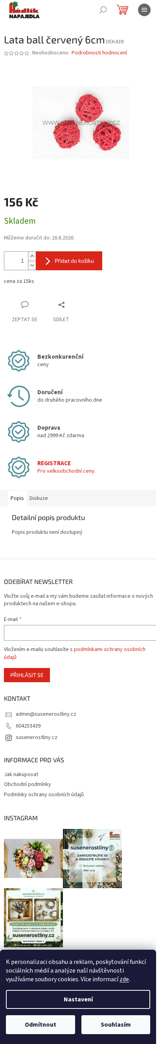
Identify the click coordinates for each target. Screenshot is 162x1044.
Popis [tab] (17, 498)
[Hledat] (103, 10)
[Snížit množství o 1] (32, 265)
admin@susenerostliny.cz (46, 714)
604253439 (28, 726)
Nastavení (78, 999)
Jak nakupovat (21, 774)
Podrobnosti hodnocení (99, 53)
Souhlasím (116, 1024)
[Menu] (144, 10)
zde (124, 979)
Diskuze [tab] (38, 498)
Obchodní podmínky (27, 784)
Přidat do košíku (74, 260)
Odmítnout (40, 1024)
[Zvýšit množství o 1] (32, 256)
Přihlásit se (27, 675)
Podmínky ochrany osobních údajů (44, 795)
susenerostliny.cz (36, 737)
